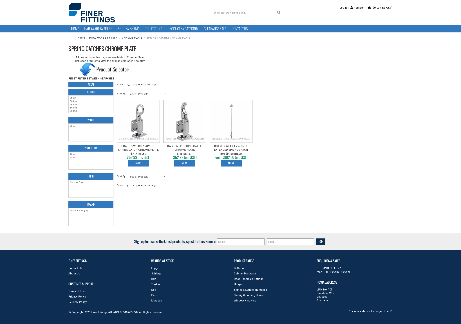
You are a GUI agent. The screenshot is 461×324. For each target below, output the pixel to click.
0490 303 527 (331, 268)
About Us (74, 273)
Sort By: (121, 93)
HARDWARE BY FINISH (103, 37)
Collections (153, 28)
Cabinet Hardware (245, 273)
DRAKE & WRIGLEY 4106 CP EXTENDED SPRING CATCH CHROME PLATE (231, 149)
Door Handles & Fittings (248, 279)
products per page (146, 84)
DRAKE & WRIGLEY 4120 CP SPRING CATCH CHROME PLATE (138, 147)
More (138, 163)
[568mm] (91, 107)
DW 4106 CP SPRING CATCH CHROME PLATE (184, 147)
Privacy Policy (77, 296)
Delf (153, 289)
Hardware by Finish (98, 28)
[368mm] (91, 101)
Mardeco (156, 300)
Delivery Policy (77, 302)
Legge (155, 268)
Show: (120, 84)
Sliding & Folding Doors (248, 295)
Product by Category (183, 28)
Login (343, 7)
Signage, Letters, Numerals (250, 289)
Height (91, 92)
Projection (90, 148)
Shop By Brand (128, 28)
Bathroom (240, 268)
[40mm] (91, 126)
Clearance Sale (215, 28)
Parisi (154, 295)
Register (359, 7)
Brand (91, 204)
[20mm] (91, 154)
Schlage (156, 273)
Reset (91, 85)
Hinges (238, 284)
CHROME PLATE (132, 37)
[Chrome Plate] (91, 182)
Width (91, 120)
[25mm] (91, 157)
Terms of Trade (77, 291)
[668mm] (91, 110)
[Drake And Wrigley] (91, 210)
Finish (91, 176)
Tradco (155, 284)
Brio (153, 279)
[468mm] (91, 104)
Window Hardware (245, 300)
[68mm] (91, 97)
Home (75, 28)
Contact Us (240, 28)
